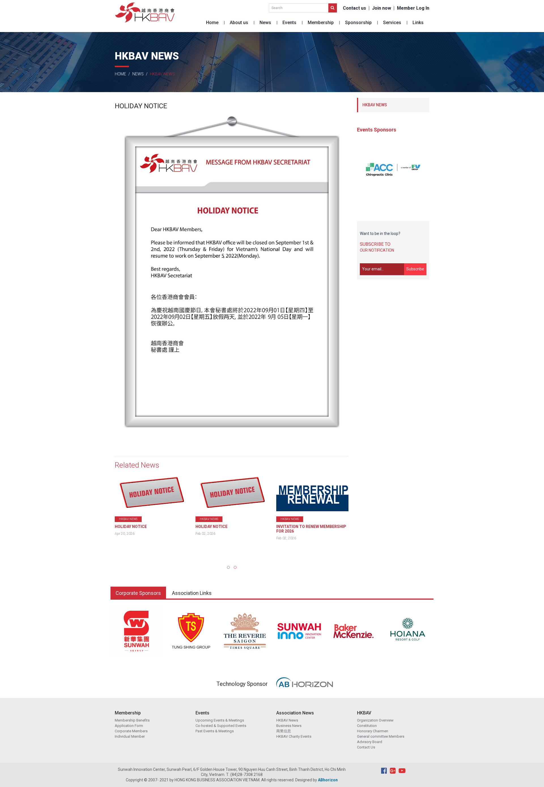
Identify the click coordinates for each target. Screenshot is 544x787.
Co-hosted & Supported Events (221, 726)
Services (392, 22)
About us (239, 22)
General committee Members (380, 736)
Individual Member (130, 736)
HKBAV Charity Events (293, 736)
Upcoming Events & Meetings (220, 720)
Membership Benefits (132, 720)
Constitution (367, 726)
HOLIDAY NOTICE (131, 526)
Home (212, 22)
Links (418, 22)
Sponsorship (358, 22)
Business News (288, 726)
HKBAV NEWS (374, 105)
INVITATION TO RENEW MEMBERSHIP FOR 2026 (230, 528)
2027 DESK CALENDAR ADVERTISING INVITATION (310, 528)
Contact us (354, 8)
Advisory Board (369, 742)
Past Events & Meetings (215, 731)
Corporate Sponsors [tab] (138, 593)
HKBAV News (287, 720)
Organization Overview (375, 720)
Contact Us (366, 747)
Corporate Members (131, 731)
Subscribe (415, 269)
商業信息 (283, 731)
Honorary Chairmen (372, 731)
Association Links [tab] (192, 593)
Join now (381, 8)
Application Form (129, 726)
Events (289, 22)
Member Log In (413, 8)
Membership (321, 22)
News (265, 22)
